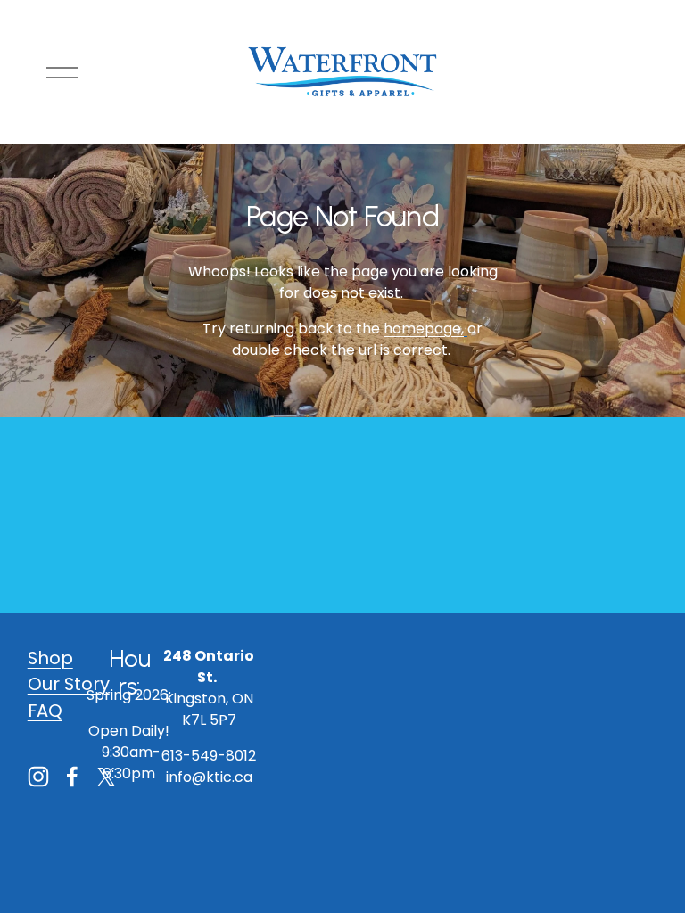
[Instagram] (38, 776)
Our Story (69, 683)
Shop (50, 658)
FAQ (45, 710)
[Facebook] (72, 776)
